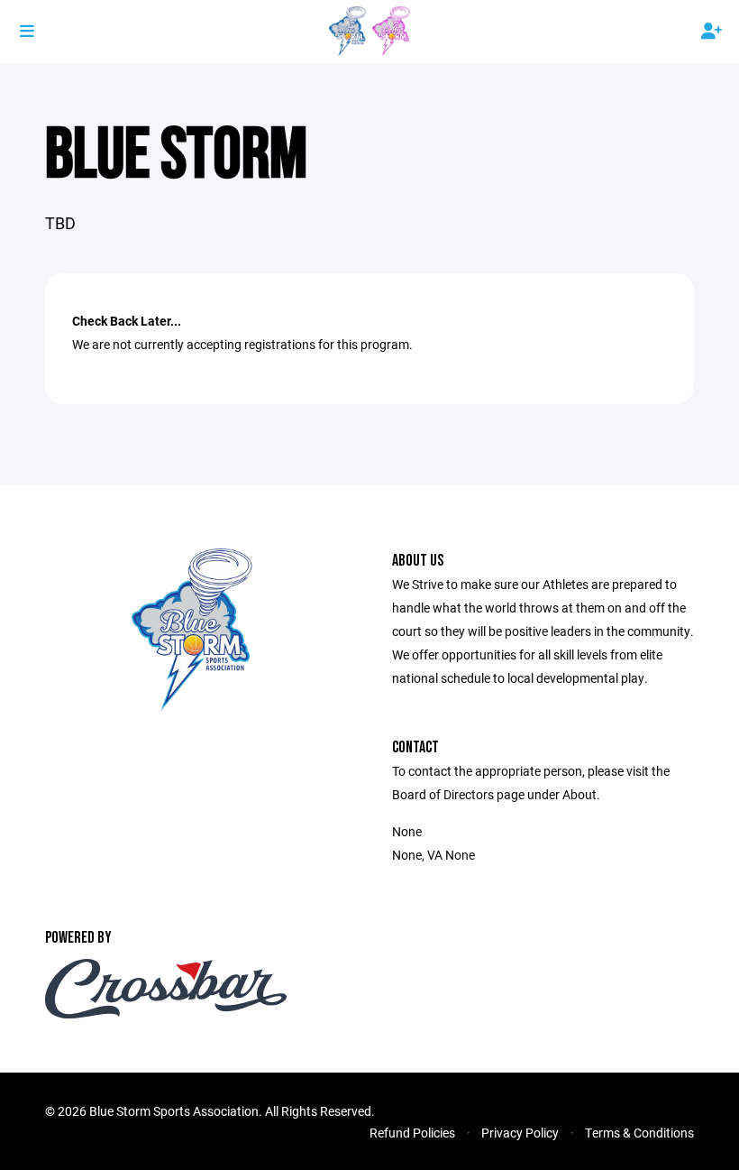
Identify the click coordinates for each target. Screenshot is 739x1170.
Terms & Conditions (639, 1132)
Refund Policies (412, 1132)
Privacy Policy (520, 1132)
